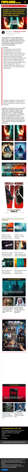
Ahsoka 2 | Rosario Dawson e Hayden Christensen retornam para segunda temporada (19, 310)
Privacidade (5, 438)
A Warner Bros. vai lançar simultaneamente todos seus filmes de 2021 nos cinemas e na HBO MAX (7, 254)
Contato (4, 437)
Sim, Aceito (5, 469)
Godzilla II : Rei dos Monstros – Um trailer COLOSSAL (19, 236)
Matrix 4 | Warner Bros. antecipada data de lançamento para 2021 (7, 272)
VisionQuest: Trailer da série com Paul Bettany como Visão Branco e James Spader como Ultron (7, 310)
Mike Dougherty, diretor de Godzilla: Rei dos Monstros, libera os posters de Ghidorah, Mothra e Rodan (20, 272)
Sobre (3, 434)
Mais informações (12, 467)
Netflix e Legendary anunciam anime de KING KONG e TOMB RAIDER (20, 254)
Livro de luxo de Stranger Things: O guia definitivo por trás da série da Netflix (13, 397)
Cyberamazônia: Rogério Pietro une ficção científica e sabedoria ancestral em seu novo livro (8, 415)
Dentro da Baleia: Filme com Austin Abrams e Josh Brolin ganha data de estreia (13, 292)
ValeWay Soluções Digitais (18, 442)
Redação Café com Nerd (19, 31)
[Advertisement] (14, 84)
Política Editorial (6, 435)
